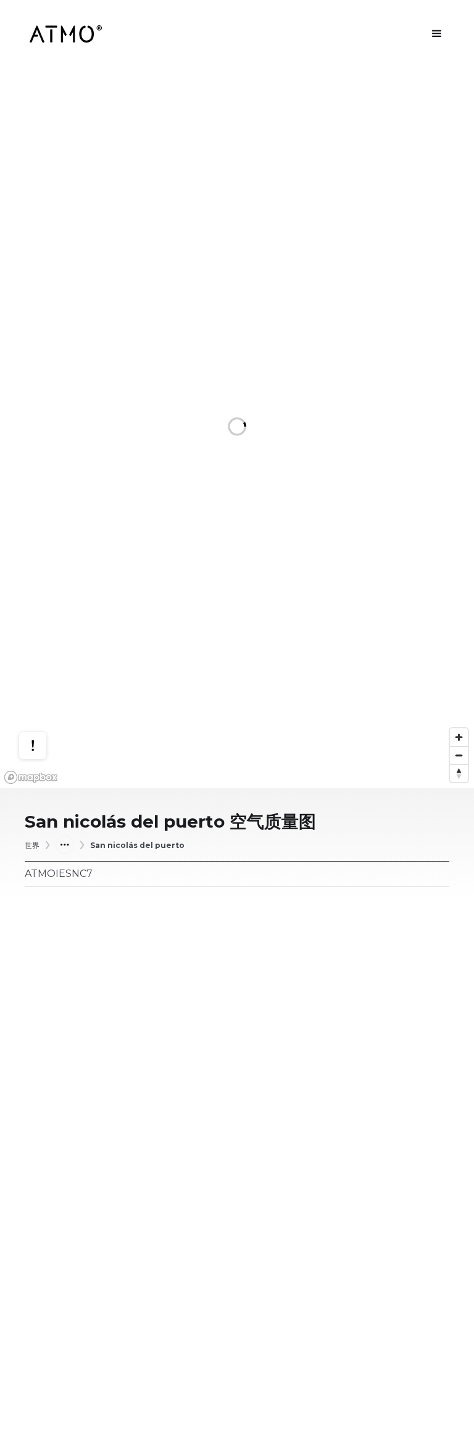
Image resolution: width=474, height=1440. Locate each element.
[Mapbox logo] (31, 777)
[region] (237, 428)
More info (44, 692)
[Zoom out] (459, 755)
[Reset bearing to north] (459, 773)
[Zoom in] (459, 737)
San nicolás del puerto (137, 845)
